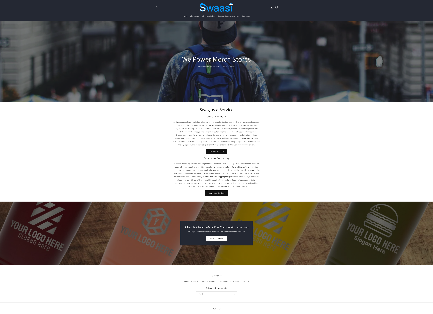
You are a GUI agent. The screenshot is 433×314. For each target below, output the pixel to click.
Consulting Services (217, 193)
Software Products (216, 151)
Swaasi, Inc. (218, 309)
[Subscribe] (234, 294)
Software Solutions (208, 281)
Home (186, 281)
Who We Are (195, 281)
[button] (156, 7)
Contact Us (245, 281)
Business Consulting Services (228, 281)
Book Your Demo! (216, 238)
